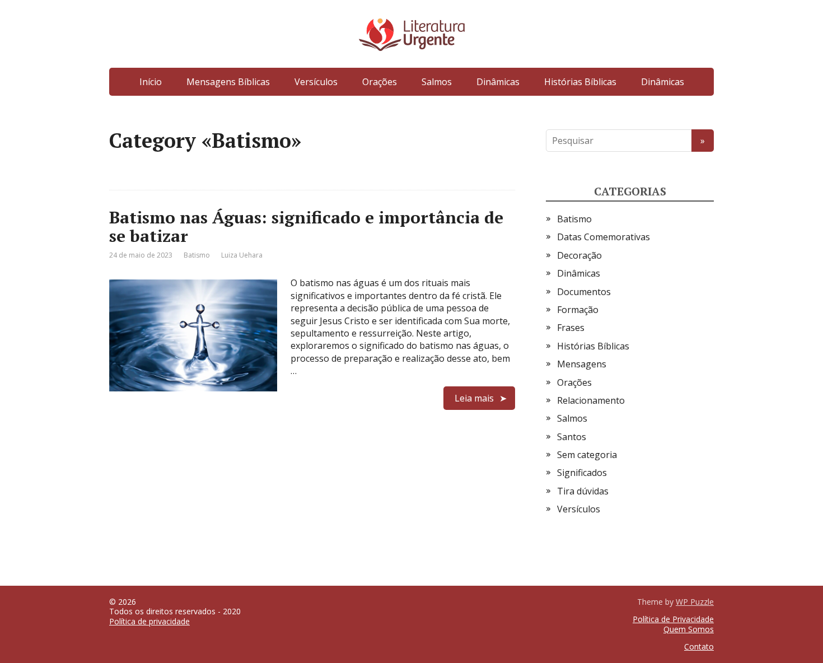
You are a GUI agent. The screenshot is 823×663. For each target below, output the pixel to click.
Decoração (579, 255)
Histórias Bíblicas (580, 82)
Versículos (316, 82)
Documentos (584, 292)
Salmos (437, 82)
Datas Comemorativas (603, 237)
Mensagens (581, 364)
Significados (582, 472)
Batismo (197, 255)
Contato (699, 646)
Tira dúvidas (583, 491)
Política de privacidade (149, 621)
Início (150, 82)
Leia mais (474, 398)
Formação (577, 310)
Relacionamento (591, 400)
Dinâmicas (498, 82)
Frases (570, 327)
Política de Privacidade (673, 619)
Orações (379, 82)
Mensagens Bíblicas (228, 82)
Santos (571, 437)
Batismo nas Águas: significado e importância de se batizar (306, 226)
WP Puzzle (695, 601)
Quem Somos (688, 629)
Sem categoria (587, 455)
